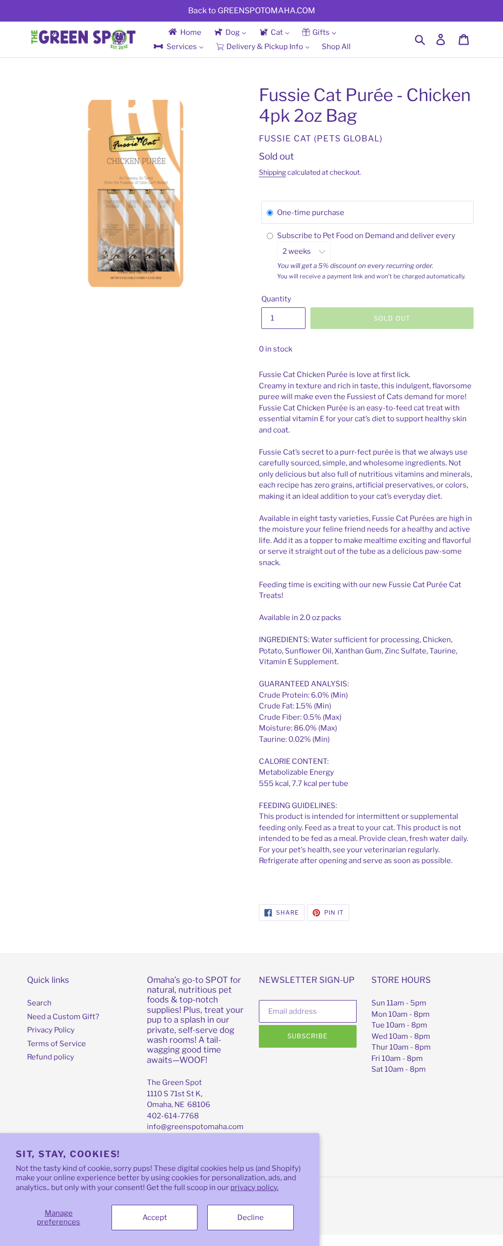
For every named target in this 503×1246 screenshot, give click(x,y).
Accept (154, 1217)
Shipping (272, 172)
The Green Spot (174, 1082)
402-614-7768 (173, 1115)
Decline (250, 1217)
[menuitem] (184, 32)
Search (39, 1003)
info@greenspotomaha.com (195, 1126)
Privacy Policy (51, 1030)
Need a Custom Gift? (63, 1016)
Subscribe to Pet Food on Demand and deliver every (367, 235)
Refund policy (50, 1057)
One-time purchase (310, 212)
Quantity (276, 299)
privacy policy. (254, 1187)
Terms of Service (56, 1043)
